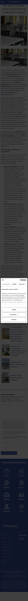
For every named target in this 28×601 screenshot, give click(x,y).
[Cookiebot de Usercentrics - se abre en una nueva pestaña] (20, 280)
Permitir (14, 309)
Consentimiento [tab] (6, 284)
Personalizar (13, 314)
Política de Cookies (11, 300)
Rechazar (14, 319)
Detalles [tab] (14, 284)
